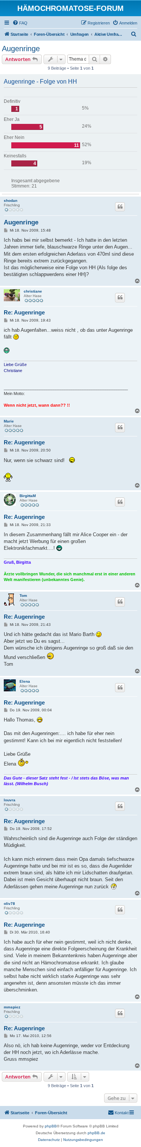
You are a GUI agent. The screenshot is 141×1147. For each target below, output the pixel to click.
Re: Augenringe (24, 312)
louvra (9, 800)
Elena (25, 681)
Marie (9, 421)
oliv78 (9, 903)
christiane (33, 291)
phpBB (51, 1126)
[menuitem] (19, 22)
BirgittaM (28, 496)
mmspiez (12, 1007)
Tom (23, 595)
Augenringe (21, 48)
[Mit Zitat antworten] (120, 206)
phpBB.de (96, 1133)
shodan (10, 200)
